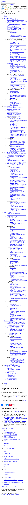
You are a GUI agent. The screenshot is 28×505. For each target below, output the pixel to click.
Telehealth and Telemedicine (17, 88)
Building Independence (15, 343)
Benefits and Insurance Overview (18, 202)
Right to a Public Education (13, 109)
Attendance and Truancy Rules (14, 113)
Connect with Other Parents (7, 428)
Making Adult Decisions (16, 344)
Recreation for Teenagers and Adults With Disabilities (17, 245)
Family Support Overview (13, 213)
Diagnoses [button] (9, 31)
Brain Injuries (13, 32)
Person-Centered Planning (16, 252)
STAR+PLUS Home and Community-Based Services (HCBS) (17, 191)
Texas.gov (6, 474)
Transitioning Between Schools (17, 148)
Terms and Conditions (9, 472)
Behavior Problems (14, 46)
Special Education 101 (15, 119)
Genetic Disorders (14, 70)
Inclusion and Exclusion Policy (11, 459)
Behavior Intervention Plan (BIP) (18, 132)
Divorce (12, 236)
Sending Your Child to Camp (17, 272)
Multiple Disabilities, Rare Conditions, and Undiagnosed (17, 65)
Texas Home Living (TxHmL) (17, 194)
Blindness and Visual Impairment (18, 36)
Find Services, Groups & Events (12, 439)
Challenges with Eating (15, 103)
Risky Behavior (14, 47)
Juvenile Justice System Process (18, 60)
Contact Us (6, 445)
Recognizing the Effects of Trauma (18, 54)
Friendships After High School (17, 142)
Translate (12, 4)
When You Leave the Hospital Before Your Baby (17, 84)
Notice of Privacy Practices (10, 461)
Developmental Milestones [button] (13, 89)
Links (5, 469)
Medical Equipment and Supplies (18, 95)
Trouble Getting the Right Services (18, 134)
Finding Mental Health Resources (18, 45)
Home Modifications (15, 259)
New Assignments (14, 262)
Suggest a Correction (12, 379)
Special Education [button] (11, 117)
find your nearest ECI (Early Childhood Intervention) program (13, 417)
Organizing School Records (13, 114)
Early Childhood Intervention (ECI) (15, 28)
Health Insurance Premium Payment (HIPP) (16, 175)
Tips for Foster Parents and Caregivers (16, 215)
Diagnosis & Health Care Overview (15, 20)
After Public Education (15, 146)
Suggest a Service (11, 375)
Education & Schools (9, 433)
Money (11, 346)
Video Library (10, 371)
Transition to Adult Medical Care (18, 86)
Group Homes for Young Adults (18, 353)
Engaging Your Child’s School (17, 141)
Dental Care (13, 102)
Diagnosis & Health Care (10, 432)
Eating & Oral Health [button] (12, 99)
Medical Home (13, 77)
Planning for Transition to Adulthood (16, 323)
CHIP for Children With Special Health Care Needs (18, 210)
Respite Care (13, 268)
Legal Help (12, 283)
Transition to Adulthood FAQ (14, 333)
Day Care (12, 269)
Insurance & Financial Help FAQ (15, 164)
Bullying (12, 139)
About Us (6, 443)
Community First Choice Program (18, 177)
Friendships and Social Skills (17, 144)
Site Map (6, 466)
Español (3, 1)
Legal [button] (8, 357)
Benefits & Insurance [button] (12, 201)
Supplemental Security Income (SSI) (16, 155)
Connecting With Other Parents (17, 229)
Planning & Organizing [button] (12, 247)
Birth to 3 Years (14, 91)
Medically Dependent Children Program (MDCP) (17, 187)
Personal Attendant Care (16, 279)
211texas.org (16, 411)
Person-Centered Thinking (16, 238)
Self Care (12, 219)
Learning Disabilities (15, 34)
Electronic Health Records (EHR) (18, 80)
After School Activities (12, 112)
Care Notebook (14, 78)
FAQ (5, 451)
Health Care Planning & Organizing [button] (15, 74)
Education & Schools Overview (14, 107)
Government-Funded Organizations (18, 270)
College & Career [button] (11, 336)
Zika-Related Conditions (16, 35)
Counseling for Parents (15, 237)
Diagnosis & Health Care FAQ (14, 29)
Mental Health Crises (15, 56)
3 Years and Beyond (15, 92)
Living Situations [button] (11, 258)
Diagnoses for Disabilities (13, 27)
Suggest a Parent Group (13, 373)
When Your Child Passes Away (17, 311)
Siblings (12, 231)
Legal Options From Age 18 (17, 291)
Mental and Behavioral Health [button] (14, 39)
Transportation (13, 170)
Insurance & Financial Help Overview (16, 153)
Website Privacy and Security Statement (13, 480)
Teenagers (12, 230)
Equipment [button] (9, 93)
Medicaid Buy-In (14, 169)
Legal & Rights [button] (10, 282)
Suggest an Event (11, 376)
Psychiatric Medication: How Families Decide (17, 52)
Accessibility (7, 453)
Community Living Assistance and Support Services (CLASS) (18, 185)
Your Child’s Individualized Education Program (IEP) (16, 130)
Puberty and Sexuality (15, 309)
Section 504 (13, 124)
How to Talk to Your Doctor (17, 75)
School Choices (11, 110)
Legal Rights (13, 289)
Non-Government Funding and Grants (16, 162)
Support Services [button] (11, 266)
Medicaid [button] (9, 166)
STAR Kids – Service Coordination (15, 172)
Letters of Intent (14, 286)
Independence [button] (10, 341)
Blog (8, 372)
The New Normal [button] (11, 217)
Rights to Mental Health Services (18, 57)
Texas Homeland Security (10, 456)
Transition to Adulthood (9, 437)
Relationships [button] (10, 138)
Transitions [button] (9, 145)
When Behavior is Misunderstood (18, 59)
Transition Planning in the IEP (17, 151)
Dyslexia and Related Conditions (18, 38)
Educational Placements (16, 125)
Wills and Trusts (14, 284)
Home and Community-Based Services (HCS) (17, 182)
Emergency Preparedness (16, 248)
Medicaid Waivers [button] (11, 178)
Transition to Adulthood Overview (15, 322)
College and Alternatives (16, 149)
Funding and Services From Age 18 (15, 160)
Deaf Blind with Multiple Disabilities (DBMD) (16, 199)
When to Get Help (14, 43)
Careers (12, 340)
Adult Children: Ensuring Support (15, 334)
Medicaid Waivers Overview (17, 180)
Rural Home (13, 263)
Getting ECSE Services (15, 123)
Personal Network (14, 233)
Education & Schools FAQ (13, 116)
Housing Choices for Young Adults (18, 265)
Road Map (6, 464)
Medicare (9, 159)
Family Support (7, 436)
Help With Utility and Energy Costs (15, 163)
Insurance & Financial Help (10, 435)
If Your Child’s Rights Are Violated (18, 290)
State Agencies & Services (13, 369)
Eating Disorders (14, 105)
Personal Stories (11, 332)
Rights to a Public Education (17, 294)
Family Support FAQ (12, 216)
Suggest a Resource (11, 378)
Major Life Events (14, 308)
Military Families (14, 261)
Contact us (17, 396)
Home (5, 383)
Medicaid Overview (15, 167)
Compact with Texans (9, 448)
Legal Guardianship (15, 293)
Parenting (12, 227)
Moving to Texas (14, 312)
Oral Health (13, 100)
